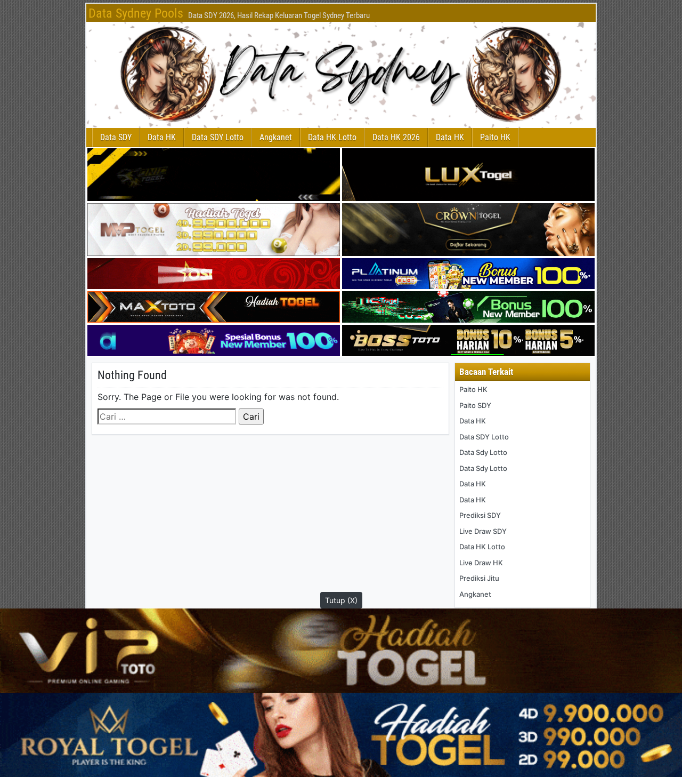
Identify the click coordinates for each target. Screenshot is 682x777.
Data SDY (116, 137)
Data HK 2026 (396, 137)
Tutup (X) (341, 600)
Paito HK (495, 137)
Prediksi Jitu (479, 578)
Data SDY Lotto (217, 137)
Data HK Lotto (332, 137)
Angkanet (275, 137)
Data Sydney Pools (135, 13)
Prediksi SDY (480, 515)
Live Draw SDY (483, 531)
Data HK (162, 137)
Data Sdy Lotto (483, 452)
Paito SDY (475, 405)
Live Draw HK (481, 562)
